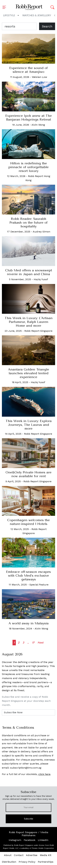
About (7, 855)
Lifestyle (9, 15)
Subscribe (28, 819)
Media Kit (45, 855)
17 (33, 642)
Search (47, 26)
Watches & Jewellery (36, 15)
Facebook (29, 840)
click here (44, 774)
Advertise (31, 855)
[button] (5, 7)
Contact (18, 855)
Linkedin (43, 840)
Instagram (15, 840)
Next (40, 642)
